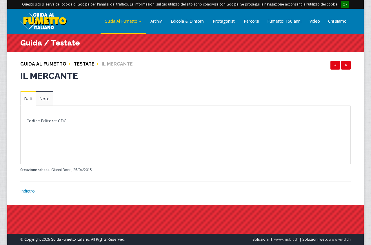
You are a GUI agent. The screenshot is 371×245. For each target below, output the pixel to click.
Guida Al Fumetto (122, 21)
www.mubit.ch (286, 239)
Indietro (27, 191)
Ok (345, 4)
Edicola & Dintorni (188, 21)
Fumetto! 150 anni (284, 21)
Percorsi (251, 21)
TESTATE (84, 64)
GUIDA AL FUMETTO (43, 64)
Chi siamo (337, 21)
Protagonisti (224, 21)
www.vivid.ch (340, 239)
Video (315, 21)
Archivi (156, 21)
